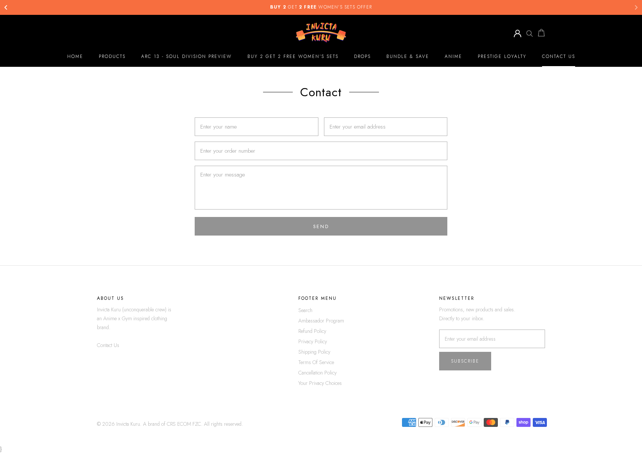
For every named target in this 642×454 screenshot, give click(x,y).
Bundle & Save (407, 56)
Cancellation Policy (317, 372)
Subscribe (465, 361)
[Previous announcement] (6, 7)
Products (112, 56)
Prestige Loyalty (502, 56)
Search (305, 310)
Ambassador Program (321, 320)
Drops (362, 56)
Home (75, 56)
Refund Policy (312, 331)
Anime (453, 56)
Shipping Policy (314, 352)
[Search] (529, 32)
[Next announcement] (636, 7)
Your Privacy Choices (320, 383)
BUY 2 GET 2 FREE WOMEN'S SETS (292, 56)
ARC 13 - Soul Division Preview (186, 56)
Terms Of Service (316, 362)
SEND (321, 226)
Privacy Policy (312, 341)
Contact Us (558, 56)
